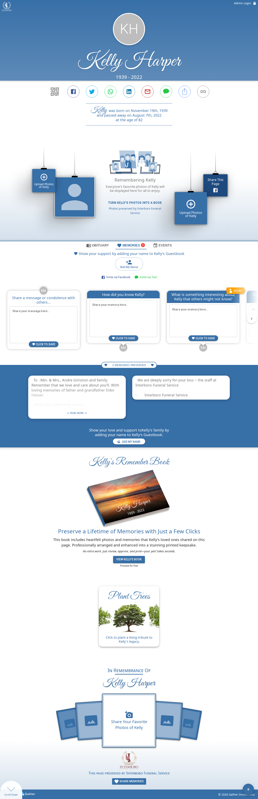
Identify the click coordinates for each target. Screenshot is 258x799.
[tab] (97, 245)
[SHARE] (185, 92)
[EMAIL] (147, 92)
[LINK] (203, 92)
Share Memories (131, 781)
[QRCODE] (55, 92)
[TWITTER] (92, 92)
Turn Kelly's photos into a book (135, 202)
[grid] (129, 190)
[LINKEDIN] (129, 92)
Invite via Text (147, 277)
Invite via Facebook (117, 277)
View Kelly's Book (129, 559)
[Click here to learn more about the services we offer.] (129, 760)
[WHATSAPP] (110, 92)
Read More (77, 413)
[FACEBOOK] (73, 92)
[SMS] (166, 92)
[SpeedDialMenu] (248, 789)
